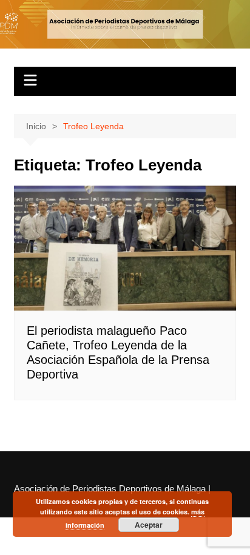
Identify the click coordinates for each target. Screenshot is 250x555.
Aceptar (149, 524)
